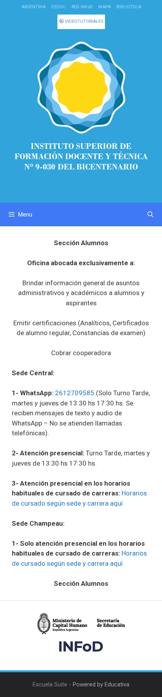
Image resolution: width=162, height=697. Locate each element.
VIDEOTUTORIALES (83, 21)
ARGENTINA (33, 6)
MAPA (104, 6)
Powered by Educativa (101, 684)
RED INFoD (82, 6)
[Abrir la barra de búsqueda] (150, 214)
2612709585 (74, 393)
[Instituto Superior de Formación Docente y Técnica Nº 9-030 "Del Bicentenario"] (81, 112)
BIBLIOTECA (128, 6)
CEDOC (58, 6)
